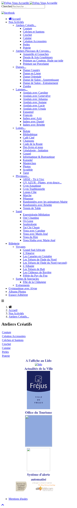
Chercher (6, 6)
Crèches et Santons (12, 340)
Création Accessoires (14, 336)
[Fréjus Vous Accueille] (29, 2)
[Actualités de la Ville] (38, 408)
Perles (5, 351)
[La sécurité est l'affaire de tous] (38, 470)
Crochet (6, 344)
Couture (6, 332)
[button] (16, 22)
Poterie (6, 355)
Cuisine (6, 347)
